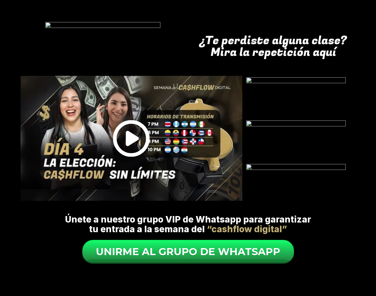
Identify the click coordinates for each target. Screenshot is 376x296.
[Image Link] (296, 98)
